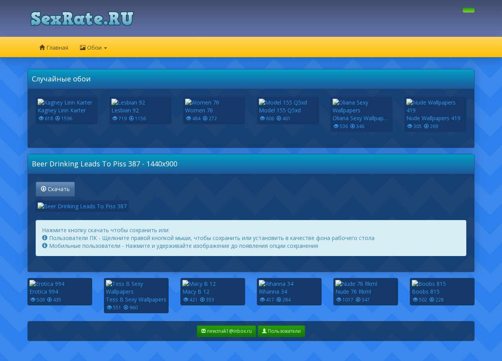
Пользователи (284, 331)
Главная (56, 47)
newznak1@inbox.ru (229, 331)
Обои (94, 47)
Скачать (58, 189)
